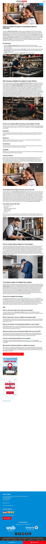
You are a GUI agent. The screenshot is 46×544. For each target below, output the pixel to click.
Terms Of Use (30, 538)
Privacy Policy (24, 538)
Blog (35, 538)
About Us (15, 538)
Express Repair (18, 298)
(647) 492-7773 (12, 542)
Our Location (7, 499)
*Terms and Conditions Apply (8, 505)
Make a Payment (7, 518)
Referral (19, 538)
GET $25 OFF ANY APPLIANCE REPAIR (13, 354)
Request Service (35, 542)
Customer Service (40, 538)
